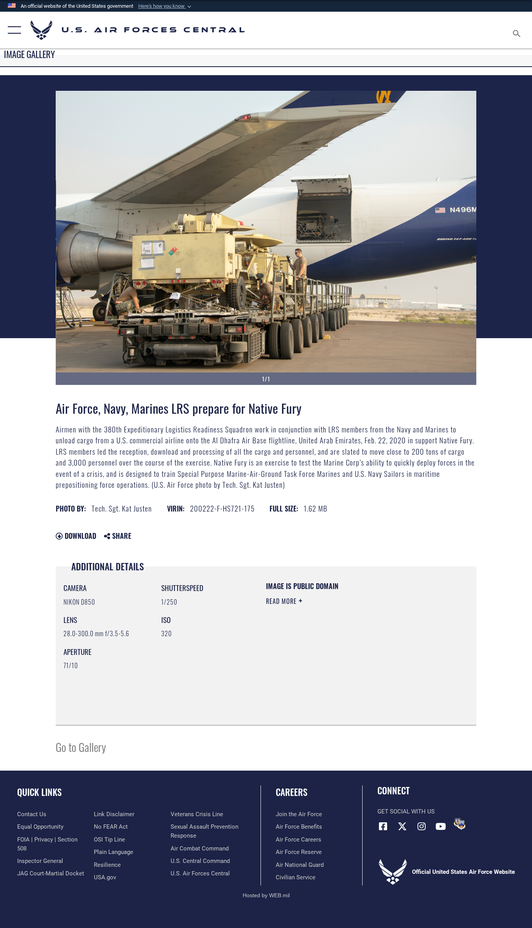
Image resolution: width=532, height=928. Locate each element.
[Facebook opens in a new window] (383, 826)
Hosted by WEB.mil (266, 895)
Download (79, 536)
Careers (291, 792)
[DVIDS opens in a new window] (459, 824)
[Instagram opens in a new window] (421, 826)
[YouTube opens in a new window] (440, 826)
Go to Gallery (81, 746)
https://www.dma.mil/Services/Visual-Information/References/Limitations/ (357, 661)
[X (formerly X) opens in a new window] (402, 826)
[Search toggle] (518, 30)
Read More (282, 601)
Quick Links (39, 792)
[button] (165, 6)
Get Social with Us (406, 811)
